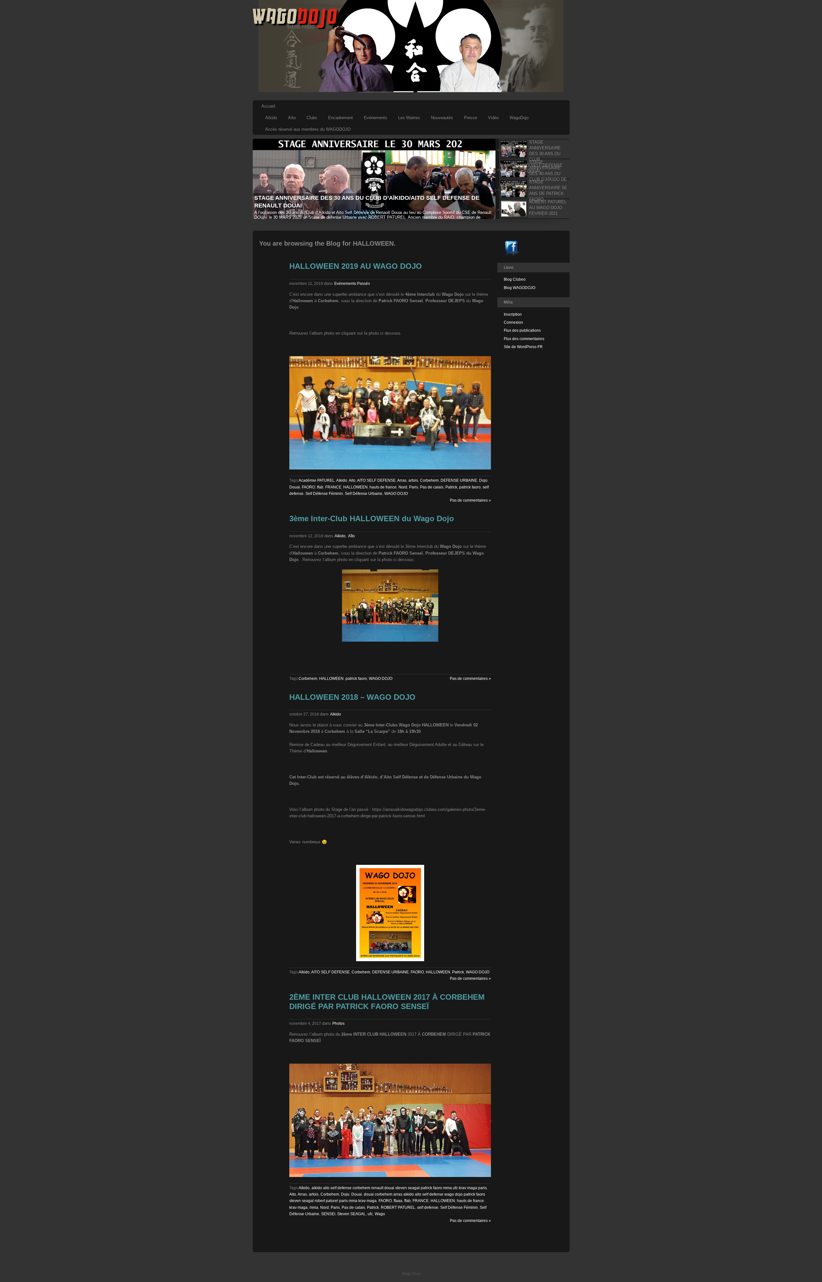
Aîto (351, 536)
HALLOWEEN (355, 487)
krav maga (298, 1207)
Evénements (375, 117)
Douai (294, 487)
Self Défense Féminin (324, 493)
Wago (380, 1214)
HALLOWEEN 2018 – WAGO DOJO (352, 697)
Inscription (513, 314)
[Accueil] (295, 28)
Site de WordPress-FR (523, 347)
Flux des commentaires (524, 339)
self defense (427, 1207)
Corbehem (429, 480)
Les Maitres (409, 117)
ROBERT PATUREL (398, 1207)
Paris (413, 487)
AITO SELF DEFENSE (376, 480)
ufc (370, 1214)
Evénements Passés (352, 283)
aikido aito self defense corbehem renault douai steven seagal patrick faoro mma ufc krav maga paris (399, 1188)
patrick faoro (470, 487)
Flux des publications (522, 330)
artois (413, 480)
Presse (470, 117)
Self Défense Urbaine (363, 493)
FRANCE (333, 487)
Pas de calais (431, 487)
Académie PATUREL (317, 480)
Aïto (292, 117)
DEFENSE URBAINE (459, 480)
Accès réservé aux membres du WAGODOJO (308, 129)
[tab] (532, 149)
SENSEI (328, 1214)
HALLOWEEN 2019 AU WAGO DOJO (355, 266)
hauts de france (383, 487)
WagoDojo (519, 117)
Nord (402, 487)
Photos (338, 1023)
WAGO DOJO (396, 493)
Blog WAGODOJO (519, 287)
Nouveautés (442, 117)
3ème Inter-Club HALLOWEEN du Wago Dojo (371, 518)
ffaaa (398, 1201)
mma (314, 1207)
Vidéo (493, 117)
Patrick (451, 487)
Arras (402, 480)
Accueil (268, 106)
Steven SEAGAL (351, 1214)
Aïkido (271, 117)
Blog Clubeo (515, 279)
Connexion (513, 322)
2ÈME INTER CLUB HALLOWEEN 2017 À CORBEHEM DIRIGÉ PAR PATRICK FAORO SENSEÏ (387, 1002)
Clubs (312, 117)
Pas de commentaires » (470, 500)
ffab (320, 487)
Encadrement (340, 117)
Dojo (483, 480)
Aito (352, 480)
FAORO (308, 487)
